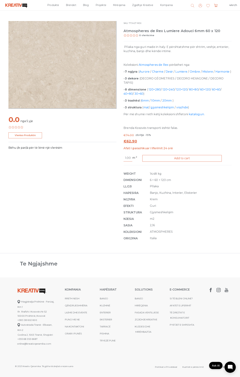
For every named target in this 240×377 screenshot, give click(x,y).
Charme (157, 71)
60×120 (205, 89)
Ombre (195, 71)
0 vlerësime (146, 35)
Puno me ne (72, 319)
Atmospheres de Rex (153, 64)
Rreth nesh (72, 298)
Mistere (207, 71)
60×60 (216, 89)
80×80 (194, 89)
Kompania (166, 5)
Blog (86, 5)
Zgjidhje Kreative (142, 5)
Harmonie (222, 71)
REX (139, 23)
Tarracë (105, 326)
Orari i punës (73, 333)
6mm (145, 100)
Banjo (104, 298)
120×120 (181, 89)
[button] (208, 6)
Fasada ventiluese (147, 312)
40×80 (128, 93)
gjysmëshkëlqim (163, 107)
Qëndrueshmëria (76, 305)
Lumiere (181, 71)
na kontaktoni (74, 326)
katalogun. (197, 114)
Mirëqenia (119, 5)
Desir (169, 71)
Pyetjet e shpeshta (182, 324)
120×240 (168, 89)
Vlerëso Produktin (25, 135)
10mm (155, 100)
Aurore (144, 71)
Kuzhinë (105, 305)
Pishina (104, 333)
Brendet (71, 5)
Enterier (105, 312)
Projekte (101, 5)
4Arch (233, 5)
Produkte (53, 5)
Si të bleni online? (181, 298)
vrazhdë (182, 107)
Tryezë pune (108, 340)
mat (146, 107)
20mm (167, 100)
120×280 (155, 89)
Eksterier (106, 319)
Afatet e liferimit (180, 305)
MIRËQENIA (141, 305)
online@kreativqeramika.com (34, 343)
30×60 (138, 93)
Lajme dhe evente (76, 312)
